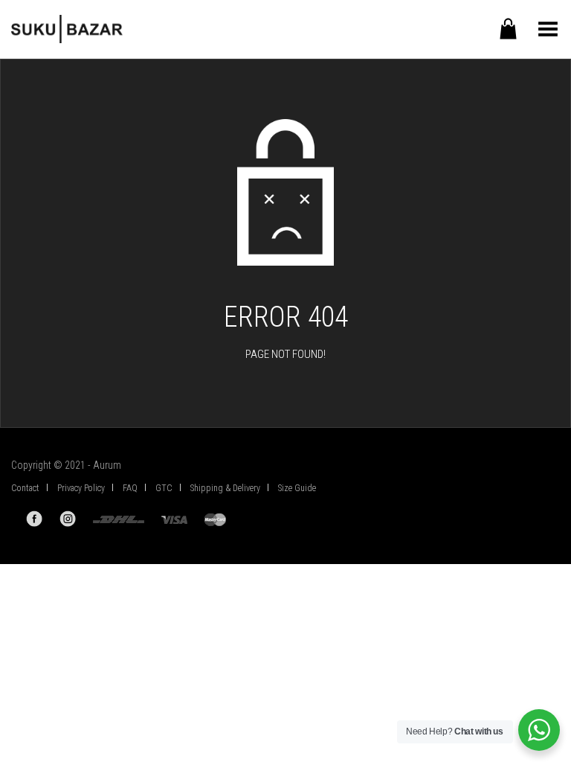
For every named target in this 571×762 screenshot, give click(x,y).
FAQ (130, 488)
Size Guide (297, 488)
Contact (25, 488)
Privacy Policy (81, 488)
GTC (163, 488)
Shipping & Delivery (225, 488)
